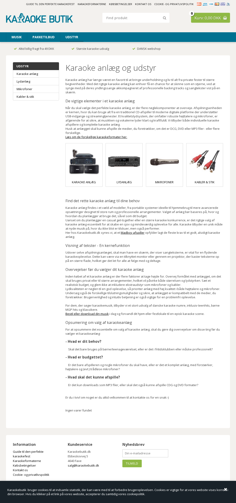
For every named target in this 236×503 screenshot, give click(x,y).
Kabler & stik (205, 182)
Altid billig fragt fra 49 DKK (36, 49)
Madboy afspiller (133, 233)
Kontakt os (143, 4)
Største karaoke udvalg (92, 49)
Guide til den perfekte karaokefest (50, 4)
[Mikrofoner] (164, 162)
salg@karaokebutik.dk (83, 465)
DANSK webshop (149, 49)
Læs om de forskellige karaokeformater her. (96, 137)
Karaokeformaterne (92, 4)
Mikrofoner (164, 182)
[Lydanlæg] (124, 162)
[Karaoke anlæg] (84, 162)
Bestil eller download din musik (87, 314)
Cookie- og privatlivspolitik (174, 4)
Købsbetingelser (120, 4)
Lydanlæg (124, 182)
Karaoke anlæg (84, 182)
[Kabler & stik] (205, 162)
